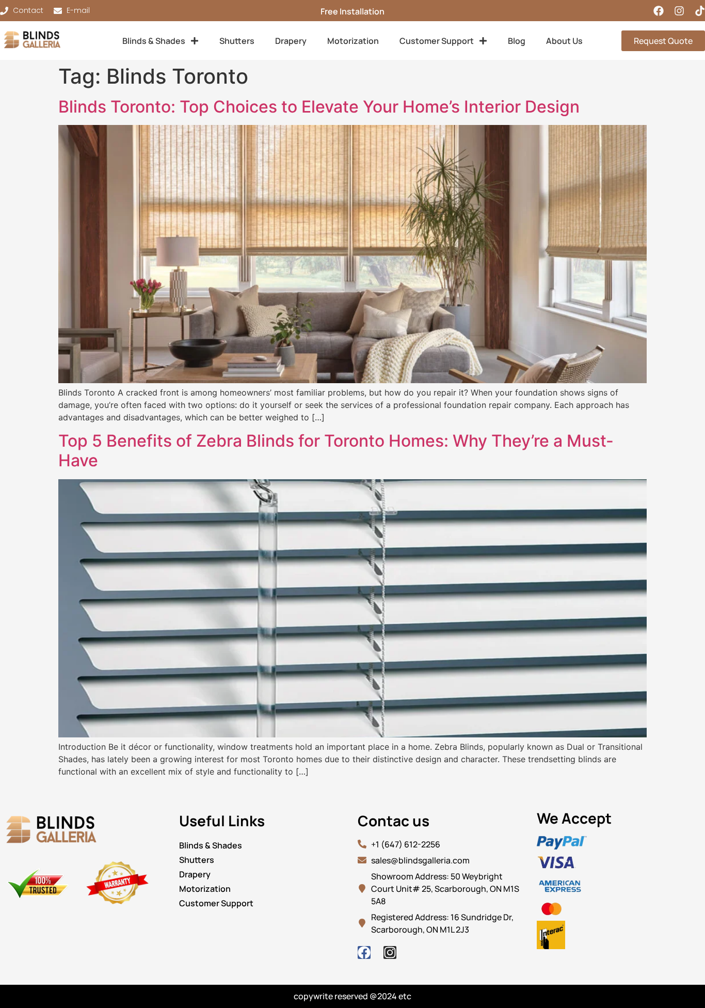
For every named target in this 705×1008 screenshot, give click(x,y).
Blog (516, 40)
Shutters (236, 40)
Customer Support (436, 40)
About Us (564, 40)
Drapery (291, 40)
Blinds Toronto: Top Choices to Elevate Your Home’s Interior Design (319, 107)
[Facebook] (658, 11)
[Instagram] (679, 11)
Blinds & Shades (153, 40)
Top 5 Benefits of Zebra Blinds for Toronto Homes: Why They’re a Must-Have (336, 450)
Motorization (353, 40)
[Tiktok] (700, 11)
